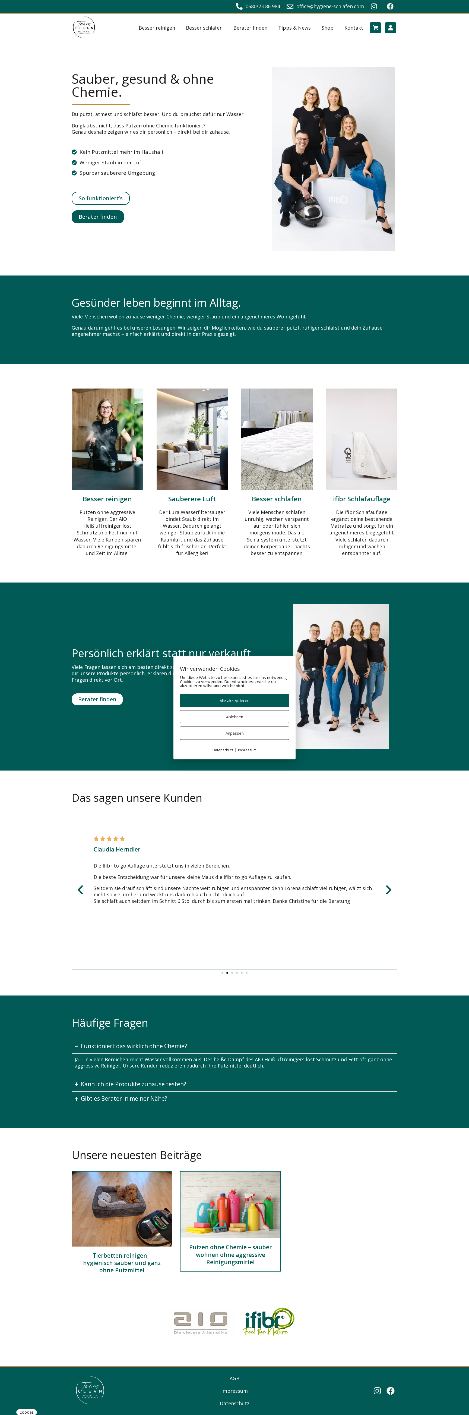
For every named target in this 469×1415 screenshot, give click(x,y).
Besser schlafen (204, 27)
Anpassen (235, 733)
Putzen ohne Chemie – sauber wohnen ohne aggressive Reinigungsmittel (230, 1254)
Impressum (234, 1391)
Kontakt (353, 27)
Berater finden (250, 27)
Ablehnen (234, 716)
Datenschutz (234, 1403)
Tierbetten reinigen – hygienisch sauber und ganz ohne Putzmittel (122, 1263)
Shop (328, 27)
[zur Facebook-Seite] (392, 6)
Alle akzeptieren (234, 700)
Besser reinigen (157, 27)
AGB (234, 1378)
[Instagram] (377, 1391)
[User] (390, 27)
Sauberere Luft (192, 498)
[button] (80, 890)
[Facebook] (390, 1391)
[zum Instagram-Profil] (375, 6)
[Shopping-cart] (375, 27)
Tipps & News (294, 27)
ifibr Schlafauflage (362, 498)
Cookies (27, 1412)
